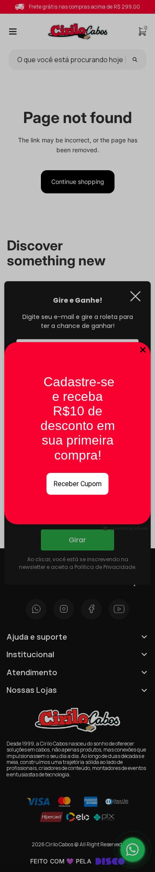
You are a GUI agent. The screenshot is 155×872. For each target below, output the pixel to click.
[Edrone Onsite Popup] (77, 436)
